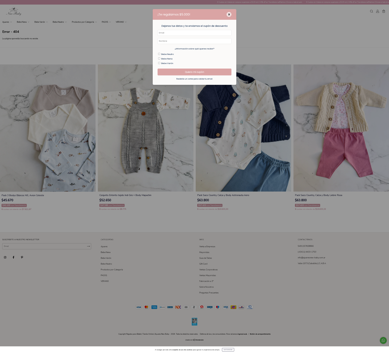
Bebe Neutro (167, 54)
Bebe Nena (166, 58)
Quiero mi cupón (194, 72)
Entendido (228, 350)
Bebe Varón (167, 63)
